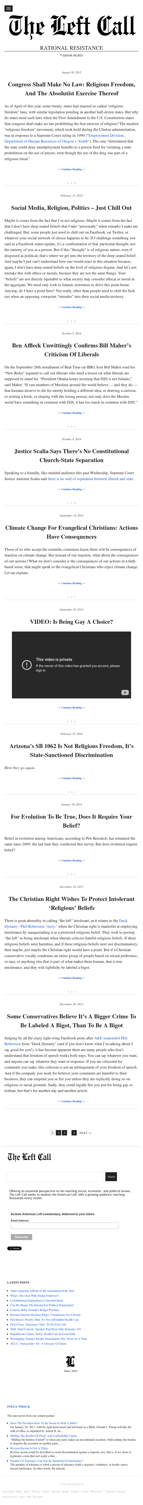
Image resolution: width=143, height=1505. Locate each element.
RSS (29, 1496)
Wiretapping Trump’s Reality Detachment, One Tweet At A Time (48, 1339)
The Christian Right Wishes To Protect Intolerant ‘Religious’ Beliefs (71, 903)
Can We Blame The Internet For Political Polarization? (42, 1305)
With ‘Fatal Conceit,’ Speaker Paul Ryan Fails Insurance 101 (45, 1329)
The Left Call (78, 1484)
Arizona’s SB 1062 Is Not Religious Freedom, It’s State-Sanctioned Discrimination (71, 750)
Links (22, 1496)
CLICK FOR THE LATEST (73, 55)
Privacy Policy (10, 1496)
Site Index (38, 1496)
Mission (36, 1491)
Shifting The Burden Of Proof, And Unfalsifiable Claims (43, 1436)
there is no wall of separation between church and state (90, 478)
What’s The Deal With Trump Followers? (34, 1295)
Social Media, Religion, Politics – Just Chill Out (71, 207)
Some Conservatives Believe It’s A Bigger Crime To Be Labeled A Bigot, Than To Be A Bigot (71, 1020)
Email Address (20, 1220)
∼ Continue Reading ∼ (71, 169)
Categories (110, 1491)
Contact (85, 1491)
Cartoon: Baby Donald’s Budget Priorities (34, 1310)
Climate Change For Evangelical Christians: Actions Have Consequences (71, 532)
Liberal (45, 1491)
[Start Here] (8, 1491)
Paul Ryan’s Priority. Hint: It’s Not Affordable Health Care (44, 1319)
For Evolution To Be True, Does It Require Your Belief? (71, 821)
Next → (85, 1133)
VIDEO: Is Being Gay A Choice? (71, 621)
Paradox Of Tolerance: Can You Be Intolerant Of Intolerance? (46, 1461)
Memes (65, 1491)
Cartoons (55, 1491)
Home (19, 1491)
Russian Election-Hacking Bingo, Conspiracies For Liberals (45, 1315)
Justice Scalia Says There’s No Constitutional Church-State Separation (71, 455)
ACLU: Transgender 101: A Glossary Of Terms (38, 1343)
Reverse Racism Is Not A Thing (29, 1448)
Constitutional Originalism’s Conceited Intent (36, 1300)
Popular (121, 1491)
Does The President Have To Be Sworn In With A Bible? (44, 1423)
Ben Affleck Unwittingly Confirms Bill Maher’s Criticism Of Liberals (71, 349)
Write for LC (97, 1491)
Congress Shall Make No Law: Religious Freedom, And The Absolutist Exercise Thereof (71, 88)
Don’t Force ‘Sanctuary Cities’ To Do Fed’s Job (38, 1324)
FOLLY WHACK (18, 1406)
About (27, 1491)
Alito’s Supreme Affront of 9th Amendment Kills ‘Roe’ (42, 1291)
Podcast (75, 1491)
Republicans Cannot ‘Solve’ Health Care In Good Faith (42, 1334)
